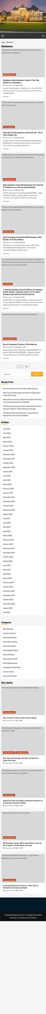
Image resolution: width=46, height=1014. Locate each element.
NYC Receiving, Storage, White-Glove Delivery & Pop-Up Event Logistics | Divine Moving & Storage (22, 407)
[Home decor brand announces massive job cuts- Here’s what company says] (23, 115)
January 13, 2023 (20, 297)
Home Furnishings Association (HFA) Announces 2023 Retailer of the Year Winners (22, 238)
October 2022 (8, 599)
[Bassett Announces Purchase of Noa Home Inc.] (23, 327)
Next (26, 366)
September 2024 (9, 510)
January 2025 (8, 493)
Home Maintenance (9, 75)
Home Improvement (10, 659)
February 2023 (8, 582)
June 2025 (7, 476)
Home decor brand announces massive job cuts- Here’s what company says (23, 133)
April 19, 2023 (19, 85)
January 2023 (8, 587)
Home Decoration (9, 127)
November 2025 (9, 459)
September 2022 (9, 604)
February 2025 (8, 489)
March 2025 (7, 484)
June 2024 (7, 523)
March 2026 (7, 442)
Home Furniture (8, 231)
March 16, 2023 (20, 190)
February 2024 (8, 540)
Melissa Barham (9, 85)
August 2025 (8, 471)
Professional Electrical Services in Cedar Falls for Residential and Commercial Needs (20, 414)
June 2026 (7, 433)
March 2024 (7, 535)
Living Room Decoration (12, 667)
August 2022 (8, 608)
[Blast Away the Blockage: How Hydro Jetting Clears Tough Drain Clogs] (23, 741)
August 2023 (8, 561)
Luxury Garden (8, 672)
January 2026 (8, 450)
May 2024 (6, 527)
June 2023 (7, 565)
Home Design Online (10, 339)
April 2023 (7, 574)
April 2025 (7, 480)
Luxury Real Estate (10, 676)
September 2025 (9, 467)
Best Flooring (8, 284)
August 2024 (8, 514)
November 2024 (9, 501)
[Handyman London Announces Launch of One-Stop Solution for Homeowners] (23, 63)
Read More (6, 96)
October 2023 (8, 557)
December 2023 (9, 548)
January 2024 (8, 544)
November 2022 (9, 595)
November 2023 (9, 553)
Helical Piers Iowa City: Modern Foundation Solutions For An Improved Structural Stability (22, 400)
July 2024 (6, 518)
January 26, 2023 (20, 242)
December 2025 (9, 454)
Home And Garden (10, 637)
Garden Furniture (9, 633)
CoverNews (21, 918)
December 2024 (9, 497)
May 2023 (6, 570)
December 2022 (9, 591)
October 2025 (8, 463)
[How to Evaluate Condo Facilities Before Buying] (23, 700)
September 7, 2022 (21, 347)
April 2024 (7, 531)
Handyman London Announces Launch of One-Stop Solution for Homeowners (21, 81)
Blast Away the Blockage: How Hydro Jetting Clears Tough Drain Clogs (21, 394)
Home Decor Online (9, 179)
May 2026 (6, 437)
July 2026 (6, 429)
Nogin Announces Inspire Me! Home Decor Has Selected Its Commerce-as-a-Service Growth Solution (23, 186)
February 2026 (8, 446)
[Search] (43, 36)
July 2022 (6, 612)
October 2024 (8, 506)
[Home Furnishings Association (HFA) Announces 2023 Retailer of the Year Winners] (23, 220)
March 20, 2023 (20, 138)
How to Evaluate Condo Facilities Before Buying (20, 389)
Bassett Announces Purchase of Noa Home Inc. (20, 344)
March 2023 (7, 578)
